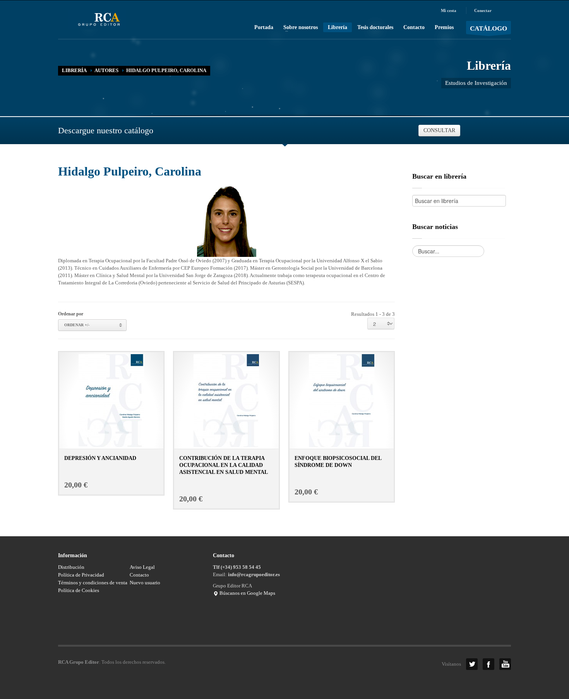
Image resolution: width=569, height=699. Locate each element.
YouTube (505, 664)
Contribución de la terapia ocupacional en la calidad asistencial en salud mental (223, 465)
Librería (337, 27)
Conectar (483, 10)
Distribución (71, 567)
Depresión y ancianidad (100, 458)
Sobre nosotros (298, 27)
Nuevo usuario (145, 582)
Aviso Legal (142, 567)
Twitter (472, 664)
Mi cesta (448, 10)
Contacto (414, 27)
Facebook (488, 664)
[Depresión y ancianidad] (111, 400)
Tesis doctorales (375, 27)
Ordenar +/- (76, 325)
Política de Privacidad (81, 575)
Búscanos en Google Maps (246, 593)
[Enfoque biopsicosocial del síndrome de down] (341, 400)
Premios (444, 27)
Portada (263, 27)
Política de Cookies (78, 590)
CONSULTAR (439, 130)
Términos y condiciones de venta (92, 582)
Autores (106, 70)
